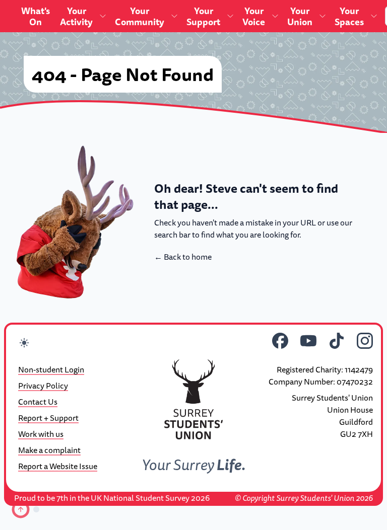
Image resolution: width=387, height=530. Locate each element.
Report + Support (48, 417)
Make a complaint (49, 450)
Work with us (40, 433)
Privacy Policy (43, 385)
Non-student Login (51, 369)
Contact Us (37, 401)
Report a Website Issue (57, 466)
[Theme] (24, 344)
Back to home (183, 257)
